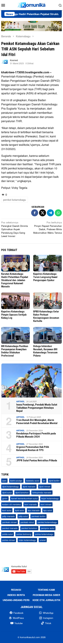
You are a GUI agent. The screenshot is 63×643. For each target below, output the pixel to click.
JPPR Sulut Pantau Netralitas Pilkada (36, 460)
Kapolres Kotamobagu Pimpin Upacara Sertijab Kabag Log (13, 314)
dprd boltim (54, 480)
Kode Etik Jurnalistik (46, 600)
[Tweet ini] (42, 212)
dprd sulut (7, 492)
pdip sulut (23, 516)
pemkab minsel (9, 522)
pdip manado (8, 516)
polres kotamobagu (44, 534)
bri (44, 480)
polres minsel (8, 540)
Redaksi (16, 589)
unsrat (43, 540)
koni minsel (46, 504)
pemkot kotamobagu (14, 199)
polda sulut (7, 534)
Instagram (48, 618)
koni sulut (6, 510)
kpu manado (34, 510)
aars (4, 480)
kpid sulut (19, 510)
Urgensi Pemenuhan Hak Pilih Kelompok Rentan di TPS (32, 448)
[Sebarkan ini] (34, 212)
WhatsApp (48, 612)
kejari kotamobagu (50, 498)
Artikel (20, 401)
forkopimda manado (41, 492)
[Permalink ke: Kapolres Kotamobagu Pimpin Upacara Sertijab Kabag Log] (15, 300)
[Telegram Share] (50, 212)
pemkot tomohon (29, 528)
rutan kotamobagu (27, 540)
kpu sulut (47, 510)
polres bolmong (23, 534)
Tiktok (48, 623)
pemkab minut (27, 522)
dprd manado (29, 486)
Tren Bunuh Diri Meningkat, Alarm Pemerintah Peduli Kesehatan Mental (36, 421)
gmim (5, 498)
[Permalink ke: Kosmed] (4, 61)
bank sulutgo (16, 480)
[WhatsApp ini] (58, 212)
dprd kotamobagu (10, 486)
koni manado (30, 504)
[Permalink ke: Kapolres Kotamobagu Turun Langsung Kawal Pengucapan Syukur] (47, 263)
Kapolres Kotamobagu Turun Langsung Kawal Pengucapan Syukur (45, 277)
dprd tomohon (22, 492)
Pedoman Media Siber (46, 595)
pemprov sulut (47, 528)
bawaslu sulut (32, 480)
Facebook (18, 612)
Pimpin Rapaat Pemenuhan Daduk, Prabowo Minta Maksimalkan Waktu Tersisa (47, 227)
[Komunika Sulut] (31, 4)
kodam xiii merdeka (11, 504)
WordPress (18, 618)
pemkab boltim (38, 516)
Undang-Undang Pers (16, 600)
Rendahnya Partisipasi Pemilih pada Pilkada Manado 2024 (36, 435)
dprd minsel (44, 486)
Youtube (18, 623)
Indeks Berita (16, 595)
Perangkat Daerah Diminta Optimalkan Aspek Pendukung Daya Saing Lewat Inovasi (14, 229)
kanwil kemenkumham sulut (24, 498)
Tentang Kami (46, 589)
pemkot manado (10, 528)
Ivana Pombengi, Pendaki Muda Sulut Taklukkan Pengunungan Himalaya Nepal (36, 408)
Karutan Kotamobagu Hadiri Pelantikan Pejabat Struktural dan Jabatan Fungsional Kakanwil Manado (14, 280)
